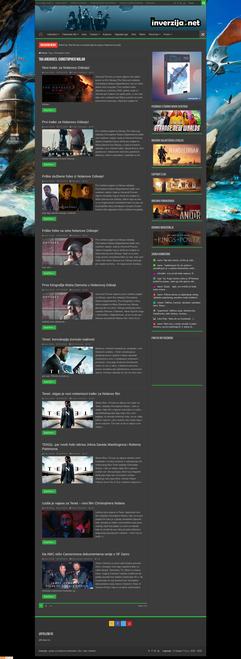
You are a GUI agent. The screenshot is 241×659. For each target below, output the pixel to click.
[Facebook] (178, 3)
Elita (134, 34)
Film (73, 344)
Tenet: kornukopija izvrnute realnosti (68, 339)
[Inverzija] (120, 18)
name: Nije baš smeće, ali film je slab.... (176, 260)
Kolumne (107, 34)
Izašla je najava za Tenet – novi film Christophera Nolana (83, 503)
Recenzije (153, 34)
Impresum (150, 3)
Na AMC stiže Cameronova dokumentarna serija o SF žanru (85, 554)
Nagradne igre (121, 34)
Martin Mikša (49, 344)
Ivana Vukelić (49, 72)
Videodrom (52, 34)
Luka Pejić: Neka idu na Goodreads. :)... (176, 319)
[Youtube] (184, 3)
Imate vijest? (61, 3)
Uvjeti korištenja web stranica (103, 3)
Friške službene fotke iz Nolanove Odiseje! (73, 176)
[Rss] (175, 3)
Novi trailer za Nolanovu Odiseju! (66, 67)
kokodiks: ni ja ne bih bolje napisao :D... (176, 273)
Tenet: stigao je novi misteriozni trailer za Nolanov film (81, 393)
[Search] (203, 2)
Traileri (74, 72)
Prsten (167, 34)
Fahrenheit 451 (69, 34)
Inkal (84, 34)
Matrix (142, 34)
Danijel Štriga (49, 508)
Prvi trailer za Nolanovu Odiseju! (65, 122)
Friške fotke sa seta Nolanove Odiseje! (70, 230)
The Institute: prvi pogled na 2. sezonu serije (78, 45)
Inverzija (43, 651)
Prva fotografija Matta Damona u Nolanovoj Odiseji (79, 285)
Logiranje (166, 651)
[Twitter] (180, 3)
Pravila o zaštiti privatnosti (131, 3)
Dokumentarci (77, 559)
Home (41, 34)
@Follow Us (46, 634)
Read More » (49, 110)
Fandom (94, 34)
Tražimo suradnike (78, 3)
